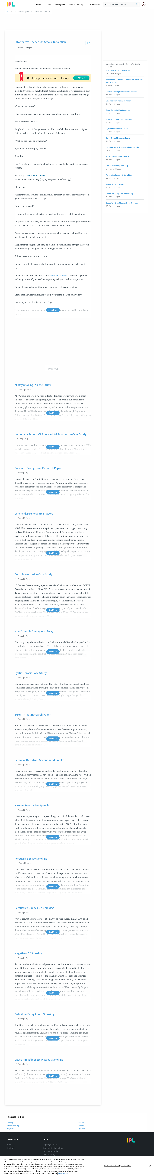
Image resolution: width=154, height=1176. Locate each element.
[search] (137, 4)
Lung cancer (11, 1128)
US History (93, 4)
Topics (48, 4)
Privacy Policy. (63, 1174)
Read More (53, 413)
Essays (39, 4)
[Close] (150, 1165)
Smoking (10, 1123)
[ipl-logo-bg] (12, 4)
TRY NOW (81, 78)
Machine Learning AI (77, 4)
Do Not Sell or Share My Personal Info (117, 1166)
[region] (77, 1166)
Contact (10, 1148)
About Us (11, 1144)
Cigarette (81, 1128)
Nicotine (81, 1126)
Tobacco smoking (13, 1126)
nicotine (54, 275)
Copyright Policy (50, 1144)
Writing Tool (60, 4)
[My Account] (144, 4)
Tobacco (81, 1123)
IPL (8, 11)
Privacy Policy (49, 1154)
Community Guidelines (53, 1148)
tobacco (65, 275)
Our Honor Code (50, 1151)
